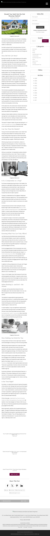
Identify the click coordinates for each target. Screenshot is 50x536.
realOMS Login (36, 534)
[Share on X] (12, 485)
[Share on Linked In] (21, 485)
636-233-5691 (27, 519)
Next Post (24, 501)
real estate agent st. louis (15, 492)
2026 (36, 78)
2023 (36, 85)
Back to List (14, 474)
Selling (33, 50)
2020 (36, 93)
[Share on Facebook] (7, 485)
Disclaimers (32, 534)
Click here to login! (40, 32)
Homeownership (35, 56)
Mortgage (34, 62)
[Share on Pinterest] (17, 485)
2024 (36, 83)
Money (33, 59)
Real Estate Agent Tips (20, 490)
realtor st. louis (35, 61)
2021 (36, 90)
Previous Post (6, 501)
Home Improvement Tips (36, 64)
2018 (36, 97)
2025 (36, 80)
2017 (36, 100)
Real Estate (12, 490)
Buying (6, 490)
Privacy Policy (20, 527)
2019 (36, 95)
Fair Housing (30, 527)
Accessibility (25, 527)
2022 (36, 88)
